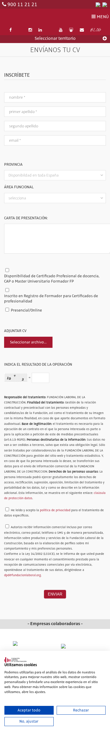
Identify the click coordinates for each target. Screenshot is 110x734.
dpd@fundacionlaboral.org (22, 575)
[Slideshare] (71, 30)
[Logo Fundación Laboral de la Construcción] (30, 17)
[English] (104, 4)
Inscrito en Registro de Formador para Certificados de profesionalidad (51, 298)
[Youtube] (60, 30)
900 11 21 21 (22, 4)
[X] (20, 30)
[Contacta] (82, 30)
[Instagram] (30, 30)
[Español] (98, 4)
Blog (95, 30)
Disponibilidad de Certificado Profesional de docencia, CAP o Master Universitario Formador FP (51, 278)
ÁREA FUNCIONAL (19, 187)
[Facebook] (10, 30)
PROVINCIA (13, 164)
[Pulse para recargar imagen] (16, 377)
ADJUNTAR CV (15, 331)
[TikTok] (50, 30)
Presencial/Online (26, 310)
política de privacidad (55, 510)
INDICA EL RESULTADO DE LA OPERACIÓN (38, 364)
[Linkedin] (40, 30)
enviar (55, 594)
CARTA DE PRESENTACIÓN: (26, 218)
